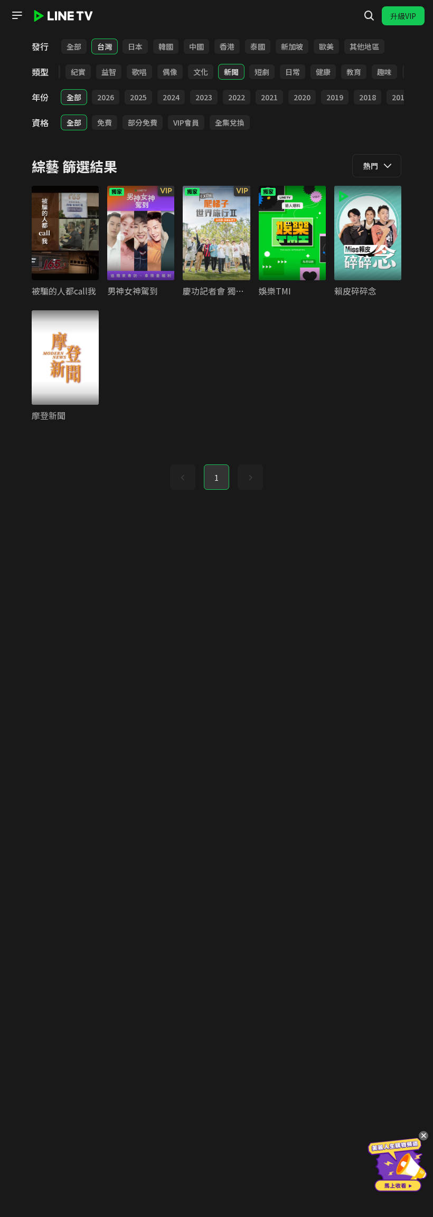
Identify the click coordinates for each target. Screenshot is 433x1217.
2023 (203, 97)
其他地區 (364, 46)
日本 (135, 46)
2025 (138, 97)
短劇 (262, 71)
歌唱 (139, 71)
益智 (108, 71)
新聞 (231, 71)
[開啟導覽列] (16, 15)
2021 (269, 97)
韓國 (165, 46)
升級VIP (403, 16)
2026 (105, 97)
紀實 (78, 71)
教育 (353, 71)
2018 (367, 97)
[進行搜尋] (369, 15)
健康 (323, 71)
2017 (400, 97)
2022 (236, 97)
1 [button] (216, 477)
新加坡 (292, 46)
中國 (196, 46)
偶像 (170, 71)
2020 (302, 97)
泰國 (257, 46)
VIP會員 (186, 122)
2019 (334, 97)
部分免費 (142, 122)
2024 (171, 97)
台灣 (104, 46)
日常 (292, 71)
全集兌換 (229, 122)
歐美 (326, 46)
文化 (200, 71)
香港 (227, 46)
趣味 (384, 71)
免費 (104, 122)
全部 (74, 46)
